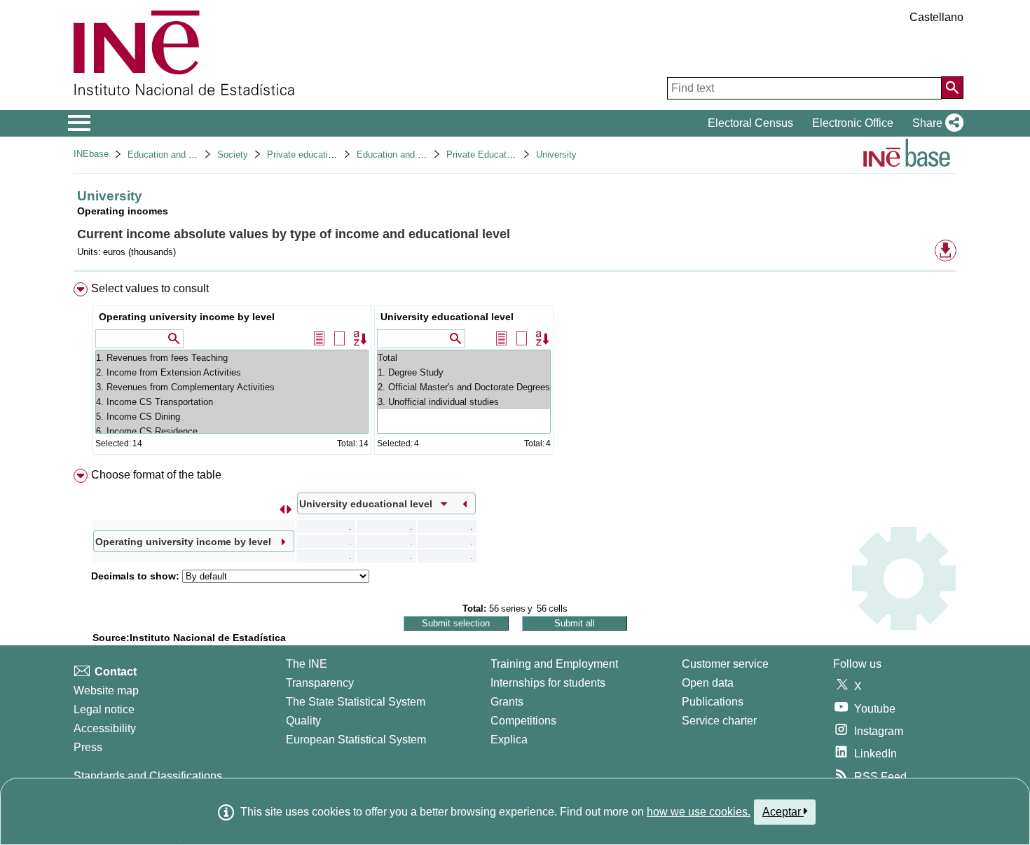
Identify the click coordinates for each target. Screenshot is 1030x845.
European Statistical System (356, 740)
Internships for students (547, 683)
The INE (306, 664)
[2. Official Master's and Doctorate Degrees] (464, 387)
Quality (303, 721)
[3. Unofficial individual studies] (464, 401)
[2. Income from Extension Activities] (232, 372)
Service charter (719, 721)
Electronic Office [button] (852, 123)
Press (88, 747)
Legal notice (104, 709)
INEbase (91, 154)
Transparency (320, 683)
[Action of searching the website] (952, 87)
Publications (712, 702)
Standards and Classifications (148, 776)
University (556, 154)
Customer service (725, 664)
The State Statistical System (355, 702)
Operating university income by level (187, 316)
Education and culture (172, 154)
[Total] (464, 357)
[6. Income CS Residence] (232, 431)
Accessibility (105, 728)
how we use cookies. (698, 812)
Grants (506, 702)
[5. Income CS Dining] (232, 416)
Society (232, 154)
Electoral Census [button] (750, 123)
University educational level (447, 316)
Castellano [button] (936, 17)
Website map (106, 690)
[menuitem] (515, 371)
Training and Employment (554, 664)
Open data (708, 683)
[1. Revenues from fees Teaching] (232, 357)
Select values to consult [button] (150, 288)
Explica (509, 740)
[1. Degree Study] (464, 372)
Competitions (523, 721)
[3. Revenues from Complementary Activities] (232, 387)
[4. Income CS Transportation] (232, 401)
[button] (935, 123)
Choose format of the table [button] (156, 475)
